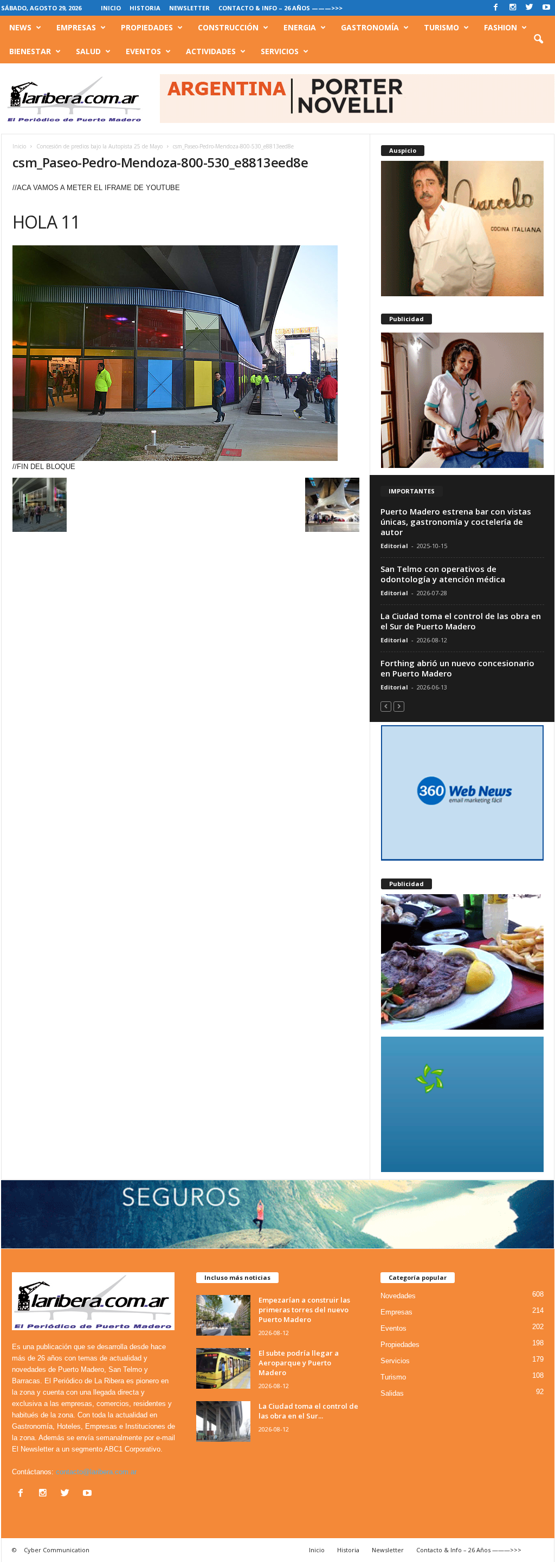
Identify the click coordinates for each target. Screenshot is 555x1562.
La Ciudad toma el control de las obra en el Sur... (308, 1411)
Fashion (500, 27)
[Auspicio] (462, 228)
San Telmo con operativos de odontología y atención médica (442, 573)
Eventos (143, 51)
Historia (145, 8)
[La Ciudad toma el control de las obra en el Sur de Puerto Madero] (223, 1421)
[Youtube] (546, 8)
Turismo (441, 27)
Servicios (280, 51)
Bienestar (30, 51)
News (20, 27)
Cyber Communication (56, 1550)
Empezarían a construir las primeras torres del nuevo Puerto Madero (304, 1309)
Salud (88, 51)
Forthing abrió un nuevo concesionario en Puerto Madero (457, 668)
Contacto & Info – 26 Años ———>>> (280, 8)
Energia (299, 27)
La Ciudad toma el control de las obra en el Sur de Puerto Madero (460, 621)
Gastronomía (370, 27)
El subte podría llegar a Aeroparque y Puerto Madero (299, 1362)
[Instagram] (512, 8)
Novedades (398, 1296)
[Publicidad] (462, 400)
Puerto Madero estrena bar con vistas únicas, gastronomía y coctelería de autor (455, 521)
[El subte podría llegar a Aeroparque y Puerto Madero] (223, 1368)
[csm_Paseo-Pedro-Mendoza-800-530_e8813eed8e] (185, 353)
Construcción (228, 27)
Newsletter (189, 8)
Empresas (76, 27)
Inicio (111, 8)
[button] (538, 39)
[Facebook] (495, 8)
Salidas (392, 1393)
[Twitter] (529, 8)
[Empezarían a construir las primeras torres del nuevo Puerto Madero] (223, 1315)
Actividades (211, 51)
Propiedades (147, 27)
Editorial (394, 546)
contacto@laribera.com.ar (96, 1472)
